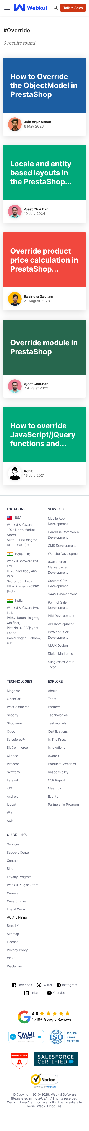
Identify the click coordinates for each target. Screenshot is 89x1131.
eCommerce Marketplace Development (58, 567)
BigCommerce (17, 747)
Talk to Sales (73, 8)
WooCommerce (18, 707)
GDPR (11, 958)
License (12, 942)
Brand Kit (14, 925)
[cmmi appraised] (26, 1037)
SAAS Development (62, 594)
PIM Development (61, 616)
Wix (9, 812)
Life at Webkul (17, 909)
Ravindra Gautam (38, 296)
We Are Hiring (17, 917)
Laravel (12, 780)
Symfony (13, 772)
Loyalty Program (19, 877)
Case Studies (16, 901)
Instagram (69, 985)
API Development (61, 624)
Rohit (28, 471)
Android (12, 796)
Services (13, 844)
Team (52, 699)
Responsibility (58, 772)
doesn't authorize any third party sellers (48, 1102)
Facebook (24, 985)
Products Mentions (62, 764)
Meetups (54, 788)
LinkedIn (36, 993)
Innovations (56, 747)
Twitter (47, 985)
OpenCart (14, 699)
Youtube (59, 993)
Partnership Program (63, 804)
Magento (13, 691)
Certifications (58, 731)
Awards (53, 756)
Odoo (11, 731)
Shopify (12, 715)
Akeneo (12, 756)
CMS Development (62, 545)
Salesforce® (16, 739)
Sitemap (13, 934)
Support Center (18, 852)
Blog (10, 868)
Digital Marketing (60, 653)
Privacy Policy (17, 950)
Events (53, 796)
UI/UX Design (58, 645)
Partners (54, 707)
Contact (13, 860)
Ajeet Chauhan (36, 209)
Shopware (14, 723)
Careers (12, 893)
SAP (10, 821)
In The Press (57, 739)
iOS (9, 788)
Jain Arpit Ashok (37, 122)
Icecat (11, 804)
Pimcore (13, 764)
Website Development (64, 554)
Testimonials (57, 723)
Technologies (58, 715)
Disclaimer (14, 966)
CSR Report (56, 780)
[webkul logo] (30, 7)
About (52, 691)
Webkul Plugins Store (22, 885)
